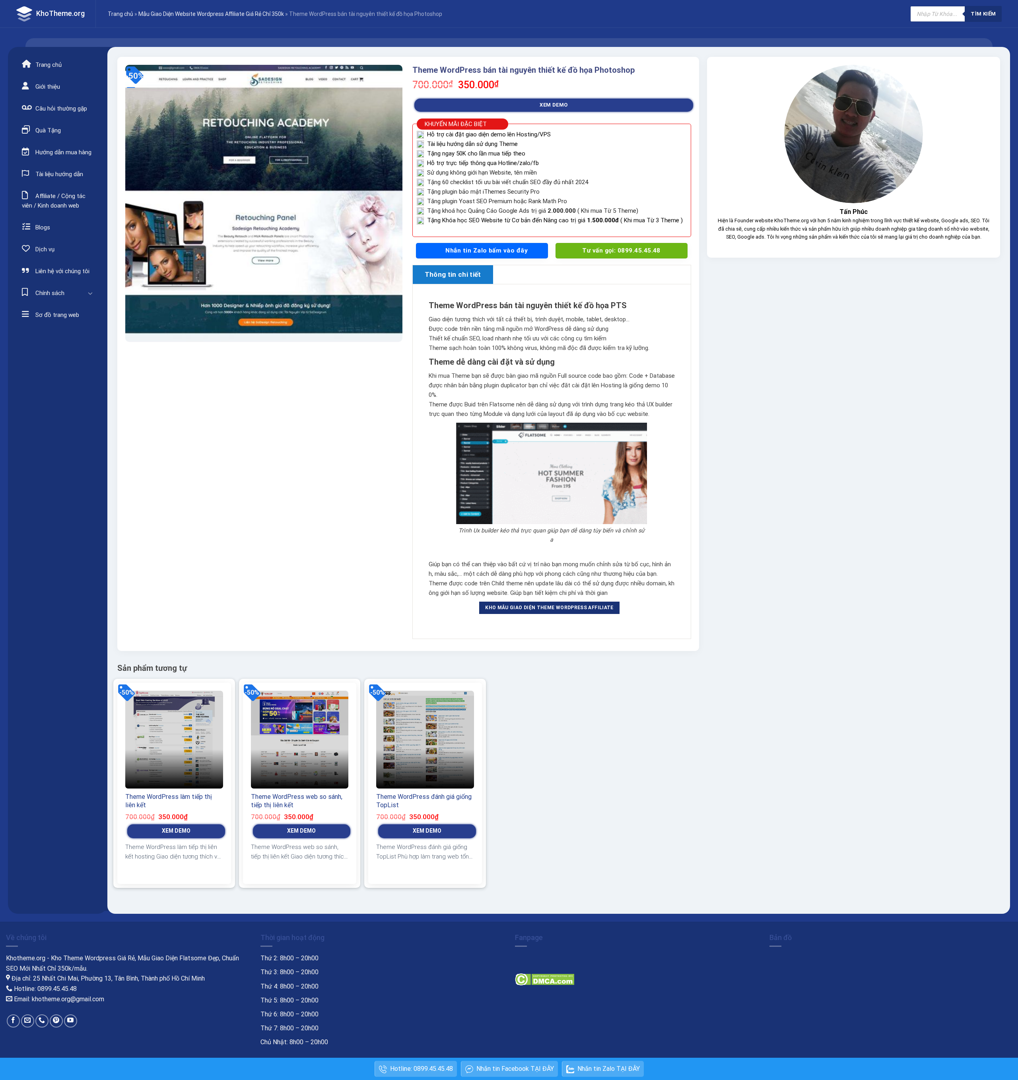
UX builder (659, 404)
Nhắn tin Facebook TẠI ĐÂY (515, 1068)
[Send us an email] (27, 1021)
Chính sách (49, 293)
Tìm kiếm (983, 14)
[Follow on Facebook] (13, 1021)
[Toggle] (90, 293)
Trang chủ (120, 14)
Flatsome (502, 404)
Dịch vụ (44, 249)
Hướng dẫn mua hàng (62, 152)
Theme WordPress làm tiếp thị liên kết (168, 801)
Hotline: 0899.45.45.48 (421, 1068)
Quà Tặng (47, 130)
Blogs (42, 227)
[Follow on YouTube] (70, 1021)
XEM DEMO (553, 105)
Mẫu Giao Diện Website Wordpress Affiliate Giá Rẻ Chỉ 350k (211, 14)
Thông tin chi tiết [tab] (453, 274)
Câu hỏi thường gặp (60, 108)
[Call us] (42, 1021)
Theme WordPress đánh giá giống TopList (424, 801)
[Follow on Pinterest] (56, 1021)
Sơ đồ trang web (56, 315)
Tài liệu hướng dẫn (58, 174)
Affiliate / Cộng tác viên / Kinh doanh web (53, 200)
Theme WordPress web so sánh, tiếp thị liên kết (296, 801)
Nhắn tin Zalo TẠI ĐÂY (608, 1068)
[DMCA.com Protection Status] (544, 979)
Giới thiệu (47, 86)
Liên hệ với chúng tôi (61, 271)
